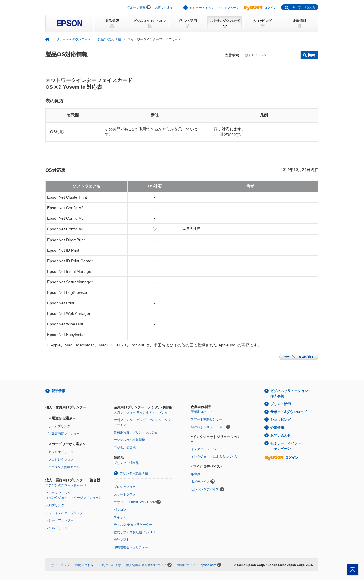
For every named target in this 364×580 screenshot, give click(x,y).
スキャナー (121, 517)
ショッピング (280, 420)
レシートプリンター (60, 520)
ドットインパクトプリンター (66, 513)
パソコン (120, 509)
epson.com (208, 565)
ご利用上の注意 (110, 565)
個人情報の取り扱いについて (146, 565)
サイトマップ (60, 565)
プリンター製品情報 (134, 473)
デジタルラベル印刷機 (129, 439)
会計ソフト (121, 539)
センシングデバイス (205, 489)
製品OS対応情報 (109, 39)
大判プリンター (56, 505)
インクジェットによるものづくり (214, 456)
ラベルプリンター (58, 528)
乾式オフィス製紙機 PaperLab (135, 532)
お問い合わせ (164, 7)
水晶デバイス (200, 481)
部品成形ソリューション (208, 427)
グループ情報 (136, 7)
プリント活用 (280, 404)
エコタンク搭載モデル (64, 467)
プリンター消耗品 (126, 463)
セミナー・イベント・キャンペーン (214, 7)
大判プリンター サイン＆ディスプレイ (141, 412)
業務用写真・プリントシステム (136, 432)
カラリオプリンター (62, 452)
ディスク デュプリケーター (133, 524)
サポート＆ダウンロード (73, 39)
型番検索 (232, 55)
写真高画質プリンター (64, 433)
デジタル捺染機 (125, 447)
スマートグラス (125, 494)
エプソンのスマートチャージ (66, 485)
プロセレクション (60, 459)
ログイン (270, 7)
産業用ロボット (202, 411)
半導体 (195, 474)
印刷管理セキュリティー (131, 547)
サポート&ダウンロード (288, 412)
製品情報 (58, 391)
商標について (186, 565)
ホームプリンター (60, 426)
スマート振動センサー (206, 419)
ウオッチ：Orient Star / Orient (135, 502)
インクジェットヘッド (206, 449)
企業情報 (277, 428)
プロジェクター (125, 486)
